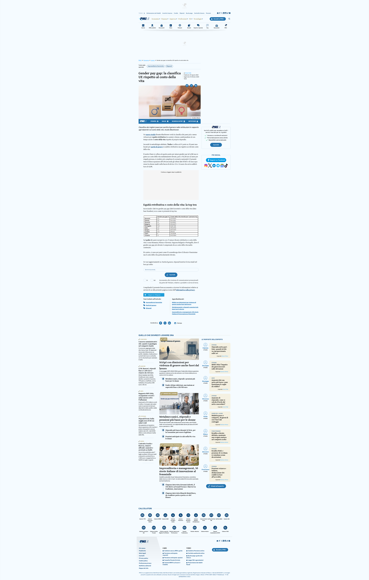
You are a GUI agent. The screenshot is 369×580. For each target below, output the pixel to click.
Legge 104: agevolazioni (195, 560)
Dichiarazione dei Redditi (154, 13)
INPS (164, 339)
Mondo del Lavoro (170, 393)
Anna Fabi (188, 73)
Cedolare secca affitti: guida (173, 551)
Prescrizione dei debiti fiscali (194, 563)
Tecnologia (198, 19)
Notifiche (192, 121)
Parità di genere (151, 305)
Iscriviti (216, 145)
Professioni (182, 19)
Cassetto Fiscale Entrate (172, 560)
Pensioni (208, 13)
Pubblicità (142, 551)
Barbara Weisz (224, 371)
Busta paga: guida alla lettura (194, 557)
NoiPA (142, 441)
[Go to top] (322, 574)
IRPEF (213, 378)
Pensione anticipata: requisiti (170, 554)
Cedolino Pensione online (196, 551)
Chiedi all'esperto (217, 486)
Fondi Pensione (216, 431)
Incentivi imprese (167, 13)
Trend (141, 13)
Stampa (153, 121)
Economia (155, 19)
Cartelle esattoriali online (196, 553)
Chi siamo (142, 548)
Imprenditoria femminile (156, 66)
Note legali (142, 553)
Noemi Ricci (225, 356)
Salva (164, 121)
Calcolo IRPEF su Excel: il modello (171, 563)
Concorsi (143, 339)
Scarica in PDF (177, 121)
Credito (176, 13)
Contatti (141, 556)
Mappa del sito (143, 568)
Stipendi (182, 13)
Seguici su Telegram (154, 295)
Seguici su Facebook (217, 160)
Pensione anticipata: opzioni (173, 558)
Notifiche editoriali (145, 566)
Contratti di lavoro (199, 13)
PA (190, 19)
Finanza (164, 19)
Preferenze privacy (145, 563)
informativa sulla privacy (185, 290)
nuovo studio (150, 134)
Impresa (173, 19)
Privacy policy (143, 558)
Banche (142, 366)
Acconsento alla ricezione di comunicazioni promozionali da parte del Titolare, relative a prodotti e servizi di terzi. (178, 281)
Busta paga (189, 13)
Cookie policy (143, 561)
